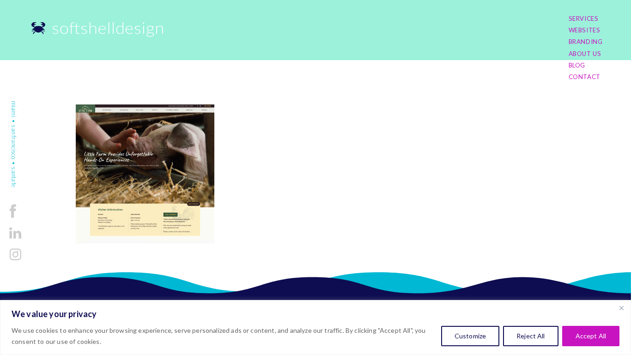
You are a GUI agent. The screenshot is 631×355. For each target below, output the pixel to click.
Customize (470, 336)
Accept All (591, 336)
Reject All (530, 336)
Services (584, 18)
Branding (586, 41)
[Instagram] (15, 260)
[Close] (621, 307)
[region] (315, 327)
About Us (585, 53)
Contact (585, 76)
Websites (585, 30)
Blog (577, 65)
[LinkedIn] (15, 239)
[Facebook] (13, 218)
